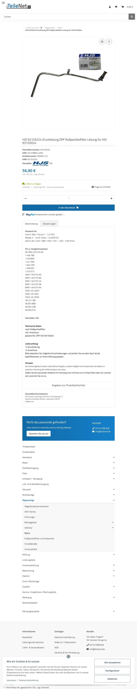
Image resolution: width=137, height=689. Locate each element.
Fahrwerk (26, 489)
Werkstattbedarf (29, 602)
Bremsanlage (28, 494)
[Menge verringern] (25, 198)
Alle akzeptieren (112, 662)
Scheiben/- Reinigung (32, 478)
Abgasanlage (28, 500)
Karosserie (27, 457)
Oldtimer (28, 527)
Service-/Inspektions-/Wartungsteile (39, 592)
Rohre (27, 533)
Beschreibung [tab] (31, 223)
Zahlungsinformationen (33, 642)
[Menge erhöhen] (111, 198)
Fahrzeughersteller (30, 611)
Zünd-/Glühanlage (30, 581)
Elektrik (25, 576)
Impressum (11, 680)
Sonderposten (28, 452)
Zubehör (26, 586)
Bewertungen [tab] (49, 223)
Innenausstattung (30, 565)
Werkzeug (26, 597)
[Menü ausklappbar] (3, 1)
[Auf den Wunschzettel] (109, 42)
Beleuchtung (28, 570)
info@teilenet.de (102, 431)
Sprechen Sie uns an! (38, 433)
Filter (24, 473)
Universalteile (30, 549)
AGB (56, 647)
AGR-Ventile (30, 511)
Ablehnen (112, 678)
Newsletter (27, 637)
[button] (110, 6)
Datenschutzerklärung (28, 680)
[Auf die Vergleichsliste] (102, 42)
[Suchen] (132, 17)
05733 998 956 (102, 428)
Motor (25, 462)
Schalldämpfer (30, 543)
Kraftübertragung (30, 468)
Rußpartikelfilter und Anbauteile (39, 538)
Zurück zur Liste (32, 27)
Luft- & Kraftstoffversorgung (35, 484)
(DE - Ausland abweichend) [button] (53, 187)
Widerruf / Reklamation (65, 642)
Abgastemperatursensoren (36, 506)
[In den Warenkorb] (24, 35)
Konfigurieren (112, 670)
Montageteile (30, 522)
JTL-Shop (120, 687)
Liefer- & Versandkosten (33, 647)
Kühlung (26, 554)
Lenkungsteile (28, 559)
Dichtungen (29, 517)
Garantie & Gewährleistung (66, 652)
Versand (41, 174)
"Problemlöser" (29, 446)
